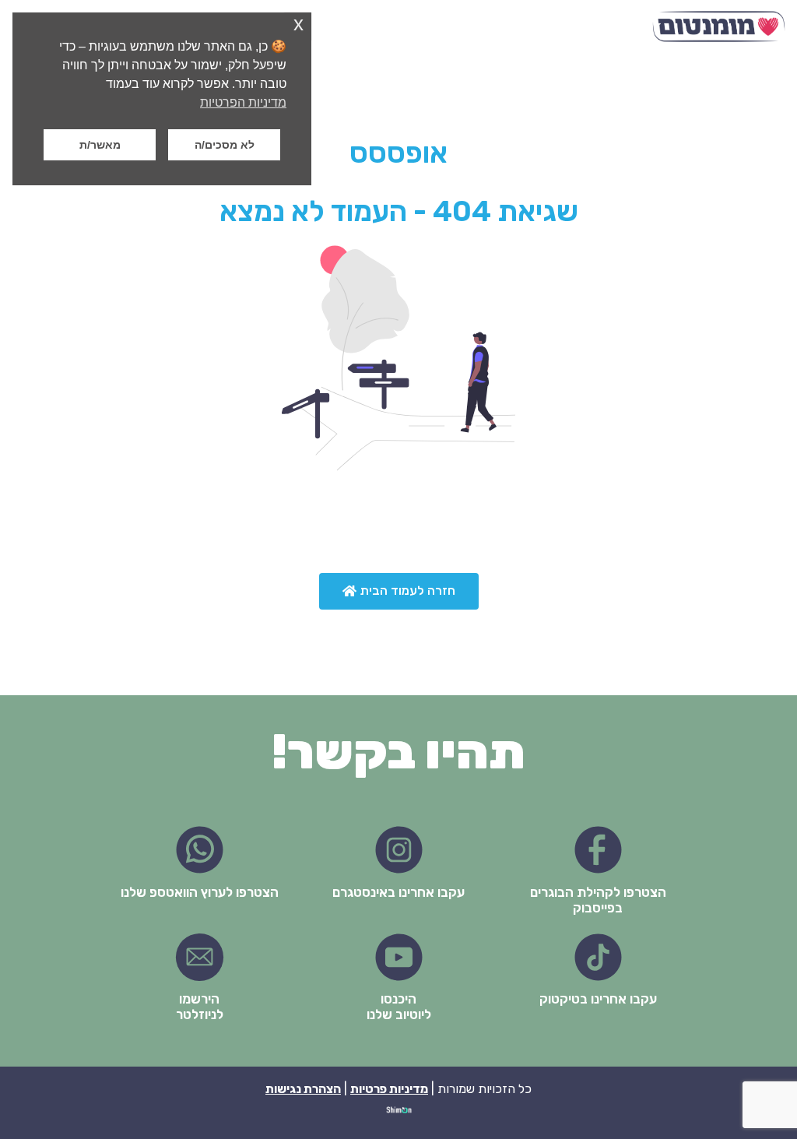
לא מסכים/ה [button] (225, 145)
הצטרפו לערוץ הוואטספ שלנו (200, 892)
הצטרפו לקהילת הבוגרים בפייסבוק (598, 900)
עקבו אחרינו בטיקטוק (598, 999)
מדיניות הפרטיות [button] (243, 102)
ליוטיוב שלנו (399, 1014)
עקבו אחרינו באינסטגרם (398, 892)
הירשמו (199, 999)
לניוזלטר (199, 1014)
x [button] (298, 23)
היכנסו (398, 999)
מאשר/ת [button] (100, 145)
